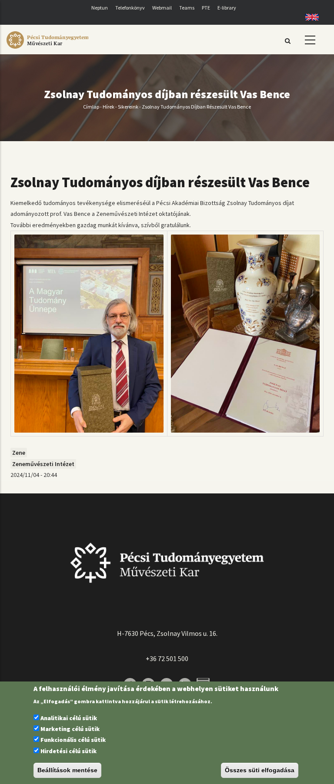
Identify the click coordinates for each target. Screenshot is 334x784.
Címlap (91, 106)
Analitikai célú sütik (68, 718)
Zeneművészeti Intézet (43, 464)
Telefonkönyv (130, 7)
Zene (18, 453)
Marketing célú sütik (70, 729)
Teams (186, 7)
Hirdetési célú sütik (68, 751)
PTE (206, 7)
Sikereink (128, 106)
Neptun (99, 7)
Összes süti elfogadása (259, 770)
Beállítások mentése (67, 770)
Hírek (108, 106)
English (309, 17)
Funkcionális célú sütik (73, 740)
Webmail (162, 7)
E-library (226, 7)
